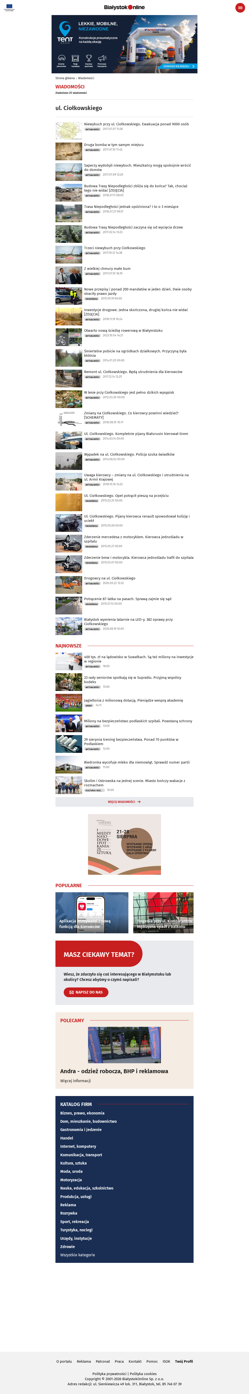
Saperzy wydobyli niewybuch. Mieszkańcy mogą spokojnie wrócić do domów (137, 167)
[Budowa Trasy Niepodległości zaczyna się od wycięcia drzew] (68, 234)
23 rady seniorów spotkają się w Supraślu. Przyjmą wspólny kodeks (132, 679)
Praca (119, 1361)
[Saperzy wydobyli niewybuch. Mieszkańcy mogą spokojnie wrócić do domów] (68, 172)
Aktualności (92, 129)
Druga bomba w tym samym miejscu (114, 145)
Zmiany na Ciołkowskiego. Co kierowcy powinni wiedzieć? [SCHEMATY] (131, 415)
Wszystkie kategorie (77, 1255)
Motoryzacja (71, 1180)
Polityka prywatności (109, 1374)
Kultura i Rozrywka (95, 790)
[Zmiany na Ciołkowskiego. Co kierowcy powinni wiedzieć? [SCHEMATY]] (68, 420)
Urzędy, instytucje (76, 1238)
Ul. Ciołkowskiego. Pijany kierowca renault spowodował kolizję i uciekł (137, 518)
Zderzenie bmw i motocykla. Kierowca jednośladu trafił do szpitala (139, 557)
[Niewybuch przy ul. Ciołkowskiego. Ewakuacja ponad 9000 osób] (68, 131)
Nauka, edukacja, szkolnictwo (86, 1188)
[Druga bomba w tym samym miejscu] (68, 151)
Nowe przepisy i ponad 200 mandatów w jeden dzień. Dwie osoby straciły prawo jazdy (138, 291)
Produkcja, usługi (76, 1196)
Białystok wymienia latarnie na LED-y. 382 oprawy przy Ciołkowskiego (128, 621)
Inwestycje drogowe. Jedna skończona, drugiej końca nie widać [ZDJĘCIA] (136, 312)
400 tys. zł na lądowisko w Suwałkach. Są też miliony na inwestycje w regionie (139, 659)
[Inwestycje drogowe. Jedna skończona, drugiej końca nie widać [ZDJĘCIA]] (68, 316)
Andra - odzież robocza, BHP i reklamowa (114, 1071)
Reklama (68, 1205)
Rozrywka (68, 1213)
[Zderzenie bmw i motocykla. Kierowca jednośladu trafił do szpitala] (68, 564)
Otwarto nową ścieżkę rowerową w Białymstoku (123, 330)
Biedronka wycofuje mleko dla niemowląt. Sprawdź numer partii (137, 762)
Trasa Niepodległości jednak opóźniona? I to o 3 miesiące (131, 206)
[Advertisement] (124, 1306)
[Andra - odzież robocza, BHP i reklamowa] (124, 1045)
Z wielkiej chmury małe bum (107, 268)
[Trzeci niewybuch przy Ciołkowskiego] (68, 255)
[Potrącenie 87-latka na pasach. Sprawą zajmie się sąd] (68, 605)
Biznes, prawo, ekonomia (82, 1113)
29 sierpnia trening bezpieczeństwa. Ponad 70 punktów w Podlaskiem (131, 741)
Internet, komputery (78, 1146)
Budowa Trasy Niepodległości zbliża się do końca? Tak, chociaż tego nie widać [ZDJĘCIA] (135, 188)
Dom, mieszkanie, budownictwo (88, 1121)
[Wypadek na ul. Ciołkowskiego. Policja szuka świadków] (68, 461)
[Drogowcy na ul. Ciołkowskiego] (68, 585)
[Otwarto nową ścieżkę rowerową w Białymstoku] (68, 337)
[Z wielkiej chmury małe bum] (68, 275)
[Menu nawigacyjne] (240, 8)
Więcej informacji (75, 1081)
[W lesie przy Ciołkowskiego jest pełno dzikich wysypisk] (68, 399)
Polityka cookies (143, 1374)
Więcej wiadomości (121, 802)
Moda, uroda (71, 1171)
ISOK (166, 1361)
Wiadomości (86, 78)
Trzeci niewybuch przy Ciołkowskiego (114, 248)
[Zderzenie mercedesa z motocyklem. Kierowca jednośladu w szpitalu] (68, 543)
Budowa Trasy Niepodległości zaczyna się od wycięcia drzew (133, 227)
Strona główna (65, 78)
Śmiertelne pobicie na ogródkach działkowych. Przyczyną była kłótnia (135, 353)
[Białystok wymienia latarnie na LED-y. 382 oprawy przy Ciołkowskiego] (68, 626)
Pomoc (152, 1361)
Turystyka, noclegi (76, 1230)
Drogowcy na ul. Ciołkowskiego (109, 578)
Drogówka (92, 299)
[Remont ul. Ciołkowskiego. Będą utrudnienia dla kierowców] (68, 378)
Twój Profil (184, 1361)
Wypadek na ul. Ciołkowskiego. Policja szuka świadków (129, 454)
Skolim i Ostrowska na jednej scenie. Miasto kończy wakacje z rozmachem (134, 783)
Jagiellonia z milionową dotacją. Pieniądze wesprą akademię (133, 700)
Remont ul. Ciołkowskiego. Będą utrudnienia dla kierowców (133, 372)
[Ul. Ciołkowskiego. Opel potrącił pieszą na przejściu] (68, 502)
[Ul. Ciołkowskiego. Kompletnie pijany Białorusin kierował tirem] (68, 440)
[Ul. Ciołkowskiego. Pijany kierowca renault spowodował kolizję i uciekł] (68, 523)
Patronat (103, 1361)
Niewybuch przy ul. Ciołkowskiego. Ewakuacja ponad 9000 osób (136, 124)
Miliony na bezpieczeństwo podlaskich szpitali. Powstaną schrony (138, 721)
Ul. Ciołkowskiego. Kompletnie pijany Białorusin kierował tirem (136, 434)
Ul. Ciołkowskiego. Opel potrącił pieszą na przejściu (126, 495)
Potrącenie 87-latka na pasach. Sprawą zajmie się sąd (127, 599)
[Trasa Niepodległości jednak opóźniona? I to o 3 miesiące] (68, 213)
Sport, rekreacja (74, 1221)
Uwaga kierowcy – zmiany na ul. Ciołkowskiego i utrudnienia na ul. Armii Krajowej (136, 477)
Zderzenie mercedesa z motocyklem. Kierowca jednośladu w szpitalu (133, 539)
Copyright (93, 1379)
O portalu (64, 1361)
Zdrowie (67, 1246)
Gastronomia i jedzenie (81, 1129)
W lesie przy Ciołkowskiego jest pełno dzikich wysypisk (129, 392)
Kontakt (135, 1361)
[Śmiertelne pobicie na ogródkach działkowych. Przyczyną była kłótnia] (68, 358)
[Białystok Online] (124, 7)
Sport (89, 706)
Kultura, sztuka (73, 1163)
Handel (66, 1138)
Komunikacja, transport (81, 1155)
